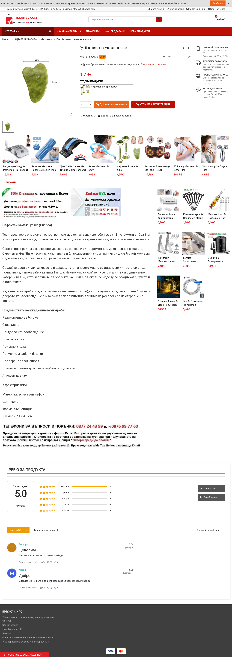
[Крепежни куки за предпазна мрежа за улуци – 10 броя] (193, 200)
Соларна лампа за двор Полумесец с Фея (168, 305)
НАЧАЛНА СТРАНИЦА (69, 31)
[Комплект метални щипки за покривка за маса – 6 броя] (168, 243)
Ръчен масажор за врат (99, 168)
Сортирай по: (203, 530)
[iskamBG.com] (24, 19)
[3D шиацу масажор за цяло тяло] (187, 149)
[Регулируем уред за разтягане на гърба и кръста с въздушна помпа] (16, 149)
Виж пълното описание (153, 64)
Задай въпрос (210, 497)
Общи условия (10, 625)
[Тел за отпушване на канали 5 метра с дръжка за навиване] (193, 287)
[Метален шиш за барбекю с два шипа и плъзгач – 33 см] (218, 200)
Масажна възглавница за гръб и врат (157, 168)
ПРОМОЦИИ (93, 31)
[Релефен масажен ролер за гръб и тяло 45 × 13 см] (45, 149)
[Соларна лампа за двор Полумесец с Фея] (168, 287)
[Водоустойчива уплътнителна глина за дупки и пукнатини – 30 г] (168, 200)
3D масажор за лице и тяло (214, 168)
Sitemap (6, 633)
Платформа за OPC (12, 629)
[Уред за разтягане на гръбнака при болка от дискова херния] (73, 149)
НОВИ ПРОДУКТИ (140, 31)
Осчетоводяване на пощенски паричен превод (28, 637)
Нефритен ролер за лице (104, 86)
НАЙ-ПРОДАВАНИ (115, 31)
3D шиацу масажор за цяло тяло (186, 168)
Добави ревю (210, 488)
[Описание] (116, 182)
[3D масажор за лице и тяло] (215, 149)
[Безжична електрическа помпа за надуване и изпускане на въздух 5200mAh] (218, 243)
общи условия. (179, 3)
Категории (12, 31)
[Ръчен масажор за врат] (188, 48)
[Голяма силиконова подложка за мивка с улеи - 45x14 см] (193, 243)
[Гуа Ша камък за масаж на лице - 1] (71, 114)
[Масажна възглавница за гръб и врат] (158, 149)
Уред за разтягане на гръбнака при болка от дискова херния (73, 170)
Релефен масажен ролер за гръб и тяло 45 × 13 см (44, 170)
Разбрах (217, 3)
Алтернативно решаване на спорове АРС (27, 641)
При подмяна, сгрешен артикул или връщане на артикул (28, 619)
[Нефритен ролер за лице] (183, 48)
